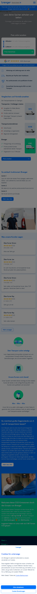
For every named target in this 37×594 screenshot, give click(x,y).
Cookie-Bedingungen (22, 575)
